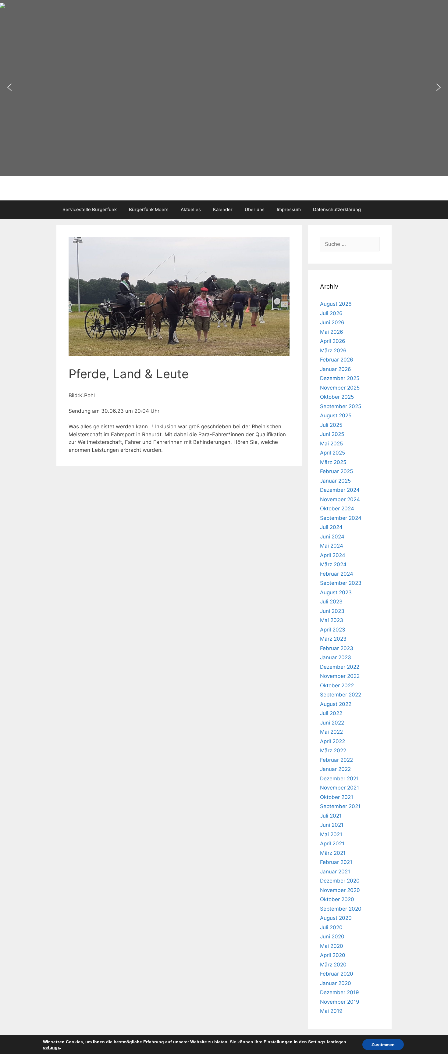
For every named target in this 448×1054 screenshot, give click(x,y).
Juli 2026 (331, 313)
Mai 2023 (331, 620)
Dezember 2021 (339, 778)
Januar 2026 (335, 369)
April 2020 (332, 955)
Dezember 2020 (340, 881)
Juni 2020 (332, 936)
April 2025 (332, 453)
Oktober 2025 (337, 397)
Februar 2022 (336, 760)
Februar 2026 (336, 360)
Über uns (255, 209)
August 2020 (336, 918)
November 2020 (340, 890)
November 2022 (340, 676)
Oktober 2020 (337, 899)
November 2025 (340, 388)
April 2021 (332, 843)
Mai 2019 (331, 1011)
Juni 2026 (332, 322)
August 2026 (336, 304)
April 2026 (332, 341)
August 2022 (335, 704)
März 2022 (333, 750)
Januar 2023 (335, 657)
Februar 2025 (336, 471)
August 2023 (336, 592)
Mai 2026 (331, 332)
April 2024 (332, 555)
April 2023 (332, 630)
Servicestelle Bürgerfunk (89, 209)
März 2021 (333, 853)
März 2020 (333, 965)
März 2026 (333, 350)
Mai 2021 (331, 834)
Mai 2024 (331, 546)
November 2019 (339, 1002)
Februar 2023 (336, 648)
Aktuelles (191, 209)
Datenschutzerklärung (337, 209)
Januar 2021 (335, 872)
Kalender (223, 209)
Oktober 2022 (337, 685)
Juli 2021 (331, 816)
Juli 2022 (331, 713)
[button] (9, 87)
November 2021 (339, 788)
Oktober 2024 (337, 508)
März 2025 (333, 462)
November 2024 (340, 499)
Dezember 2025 (339, 378)
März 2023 (333, 639)
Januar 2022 (335, 769)
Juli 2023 (331, 602)
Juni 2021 (331, 825)
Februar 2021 (336, 862)
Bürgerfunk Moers (149, 209)
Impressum (289, 209)
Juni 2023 (332, 611)
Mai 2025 (331, 444)
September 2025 (340, 406)
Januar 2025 (335, 481)
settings (51, 1047)
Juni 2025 (332, 434)
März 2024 (333, 564)
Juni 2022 (332, 723)
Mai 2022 (331, 732)
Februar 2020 (336, 974)
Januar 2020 (335, 983)
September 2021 (340, 806)
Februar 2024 (336, 574)
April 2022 (332, 741)
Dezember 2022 (339, 667)
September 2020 (340, 909)
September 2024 (340, 518)
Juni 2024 (332, 537)
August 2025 (335, 415)
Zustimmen (383, 1044)
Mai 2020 (331, 946)
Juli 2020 (331, 927)
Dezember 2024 (340, 490)
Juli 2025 (331, 425)
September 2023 (340, 583)
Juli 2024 (331, 527)
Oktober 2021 (336, 797)
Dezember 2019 (339, 992)
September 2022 (340, 695)
